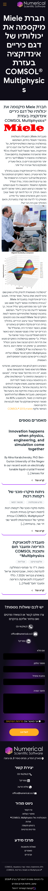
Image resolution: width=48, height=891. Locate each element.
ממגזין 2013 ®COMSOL (20, 408)
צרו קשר (28, 810)
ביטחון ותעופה (28, 825)
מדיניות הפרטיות (14, 721)
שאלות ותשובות (28, 847)
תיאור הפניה (39, 691)
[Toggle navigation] (5, 4)
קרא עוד (39, 480)
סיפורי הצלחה (28, 814)
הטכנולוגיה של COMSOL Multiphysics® (28, 817)
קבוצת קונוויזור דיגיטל (22, 888)
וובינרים (28, 854)
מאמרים (28, 850)
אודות (28, 821)
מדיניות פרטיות (28, 829)
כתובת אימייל (39, 676)
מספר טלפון (39, 663)
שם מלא (41, 650)
